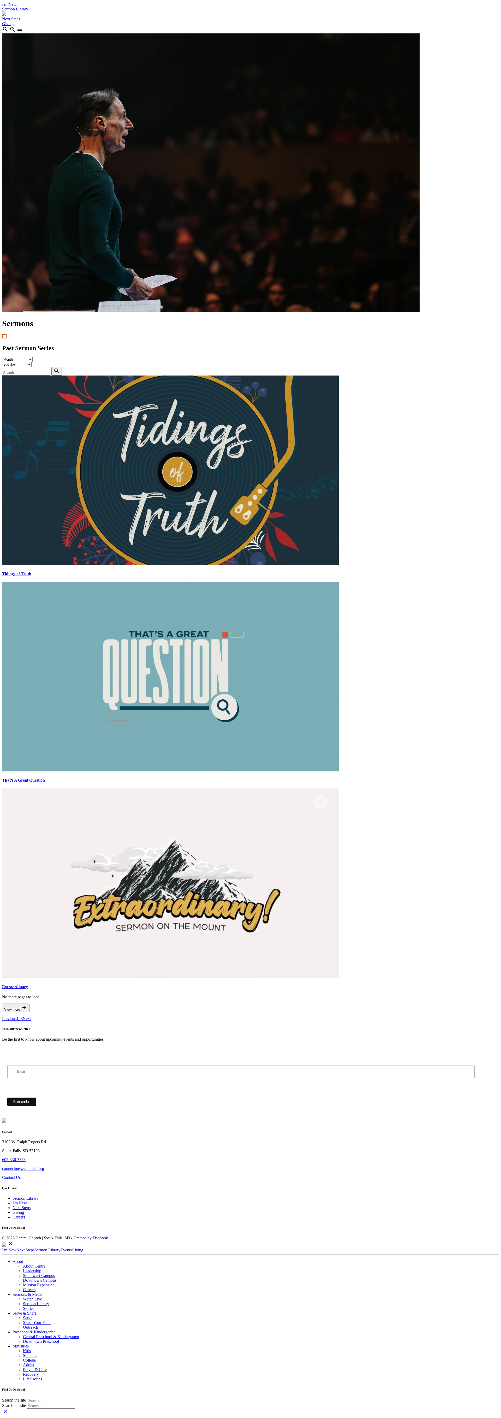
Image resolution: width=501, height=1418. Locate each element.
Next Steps (11, 19)
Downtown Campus (39, 1280)
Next (27, 1018)
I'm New (9, 4)
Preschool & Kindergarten (34, 1332)
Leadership (32, 1271)
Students (30, 1355)
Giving (8, 23)
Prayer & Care (35, 1369)
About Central (34, 1266)
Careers (19, 1217)
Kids (27, 1351)
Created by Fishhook (91, 1238)
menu (20, 29)
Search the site (14, 1400)
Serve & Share (25, 1313)
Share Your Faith (37, 1322)
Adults (28, 1365)
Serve (27, 1318)
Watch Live (32, 1299)
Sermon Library (15, 9)
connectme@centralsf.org (23, 1168)
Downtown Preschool (41, 1341)
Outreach (30, 1327)
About (18, 1261)
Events (66, 1250)
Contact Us (11, 1177)
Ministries (21, 1346)
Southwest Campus (39, 1275)
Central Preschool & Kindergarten (51, 1336)
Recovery (31, 1374)
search (5, 29)
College (29, 1360)
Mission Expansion (39, 1285)
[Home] (4, 14)
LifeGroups (32, 1379)
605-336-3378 (14, 1159)
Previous (9, 1018)
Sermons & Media (28, 1294)
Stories (28, 1308)
